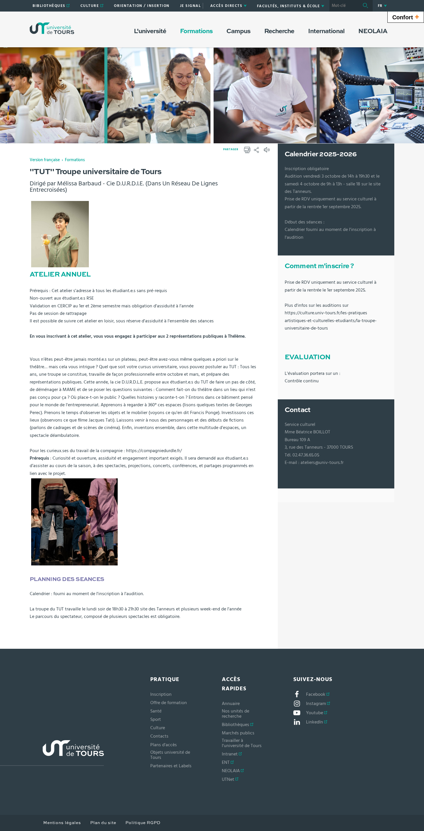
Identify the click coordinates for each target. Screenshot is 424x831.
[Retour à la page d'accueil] (52, 28)
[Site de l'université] (52, 753)
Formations (75, 160)
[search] (343, 6)
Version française (45, 160)
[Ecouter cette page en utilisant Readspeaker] (267, 151)
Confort (405, 16)
